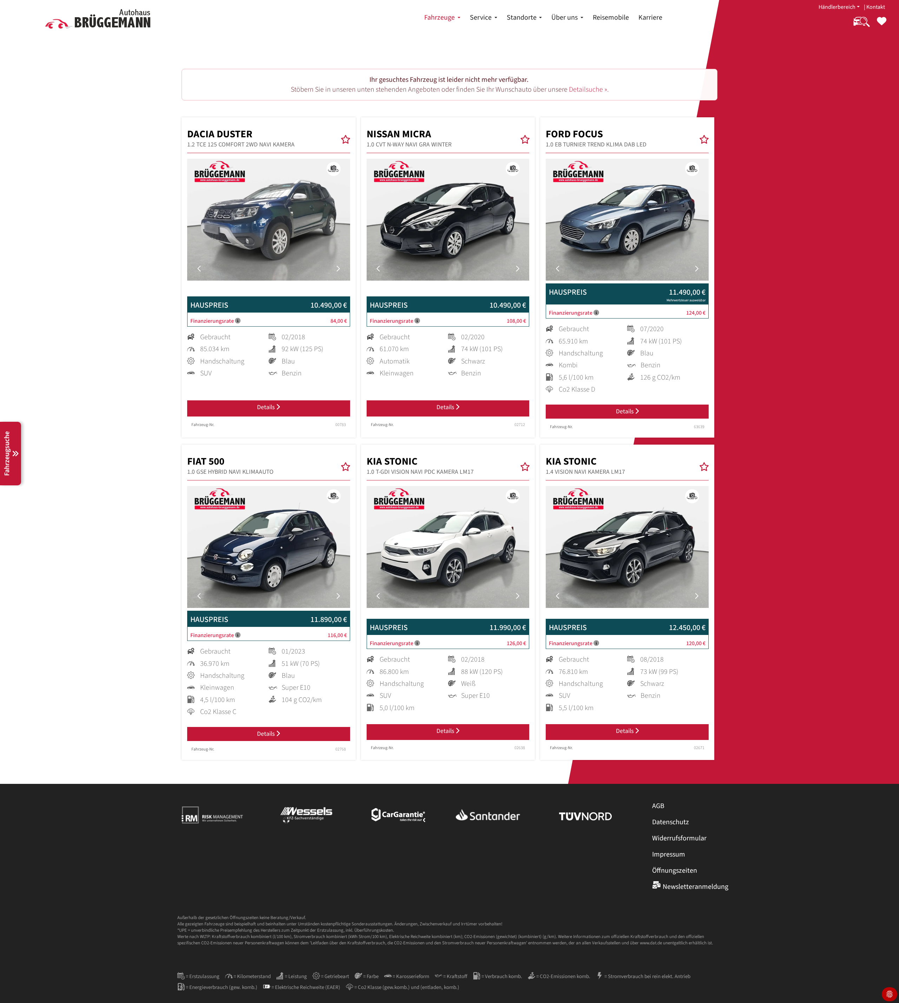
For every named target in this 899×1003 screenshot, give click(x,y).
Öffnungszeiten (674, 871)
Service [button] (481, 17)
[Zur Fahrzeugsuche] (861, 25)
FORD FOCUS (596, 138)
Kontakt (875, 7)
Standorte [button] (522, 17)
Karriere (650, 17)
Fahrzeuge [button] (440, 17)
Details (266, 407)
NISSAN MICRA (409, 138)
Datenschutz (670, 822)
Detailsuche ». (589, 89)
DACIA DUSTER (241, 138)
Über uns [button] (565, 17)
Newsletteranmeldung (695, 887)
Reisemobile (611, 17)
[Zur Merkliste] (881, 25)
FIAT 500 (230, 466)
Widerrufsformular (679, 838)
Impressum (668, 854)
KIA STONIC (420, 466)
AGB (658, 806)
